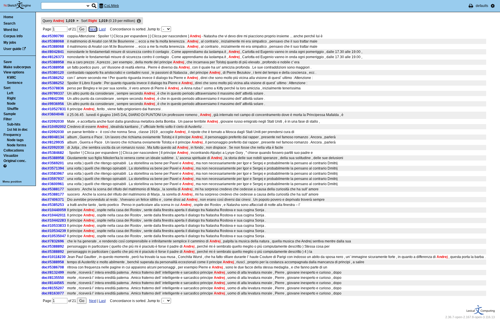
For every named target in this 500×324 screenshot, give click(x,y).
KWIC (11, 78)
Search (9, 23)
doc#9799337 (53, 93)
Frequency (12, 135)
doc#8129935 (53, 142)
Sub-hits (14, 124)
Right (11, 98)
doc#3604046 (53, 114)
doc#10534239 (54, 231)
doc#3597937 (53, 179)
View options (13, 72)
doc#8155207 (53, 288)
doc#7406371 (53, 200)
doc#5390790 (53, 36)
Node (11, 104)
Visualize (10, 156)
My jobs (9, 43)
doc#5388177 (53, 189)
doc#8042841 (53, 52)
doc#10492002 (54, 127)
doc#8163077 (53, 293)
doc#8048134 (53, 137)
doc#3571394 (53, 168)
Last (102, 29)
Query (59, 21)
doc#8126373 (53, 57)
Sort (6, 88)
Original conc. (14, 161)
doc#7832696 (53, 241)
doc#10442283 (54, 220)
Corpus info (13, 36)
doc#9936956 (53, 104)
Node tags (15, 140)
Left (10, 93)
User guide (12, 49)
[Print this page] (471, 6)
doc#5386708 (53, 267)
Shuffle (13, 109)
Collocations (13, 150)
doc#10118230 (54, 257)
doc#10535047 (54, 236)
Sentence (15, 83)
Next (92, 29)
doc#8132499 (53, 272)
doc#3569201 (53, 163)
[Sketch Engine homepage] (21, 5)
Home (8, 17)
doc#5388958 (53, 62)
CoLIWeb (111, 6)
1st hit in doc (17, 130)
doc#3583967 (53, 174)
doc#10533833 (54, 226)
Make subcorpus (17, 67)
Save (7, 62)
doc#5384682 (53, 153)
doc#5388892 (53, 246)
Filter (7, 119)
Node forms (16, 145)
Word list (10, 30)
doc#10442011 (54, 215)
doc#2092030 (53, 121)
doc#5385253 (53, 205)
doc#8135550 (53, 278)
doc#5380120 (53, 73)
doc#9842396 (53, 99)
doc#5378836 (53, 88)
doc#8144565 (53, 283)
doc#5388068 (53, 41)
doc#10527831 (54, 109)
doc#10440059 (54, 210)
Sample (9, 114)
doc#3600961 (53, 184)
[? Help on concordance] (4, 166)
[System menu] (493, 6)
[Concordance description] (139, 21)
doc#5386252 (53, 78)
